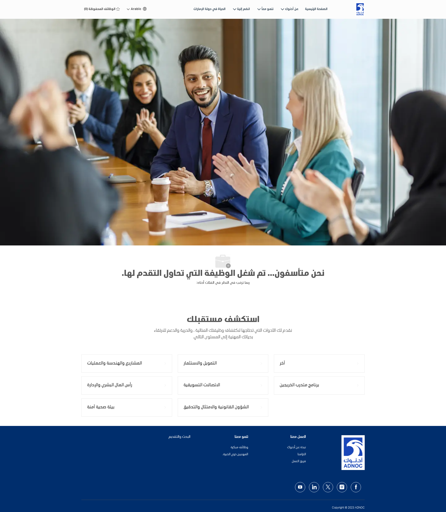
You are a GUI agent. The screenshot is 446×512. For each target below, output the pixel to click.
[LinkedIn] (314, 487)
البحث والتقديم (179, 437)
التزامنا (302, 454)
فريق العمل (299, 461)
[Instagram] (342, 487)
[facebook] (356, 487)
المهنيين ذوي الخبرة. (235, 454)
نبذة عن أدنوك (296, 447)
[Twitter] (328, 487)
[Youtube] (300, 487)
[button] (137, 9)
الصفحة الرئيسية (316, 9)
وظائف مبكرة (239, 447)
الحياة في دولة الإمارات (209, 9)
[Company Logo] (360, 9)
